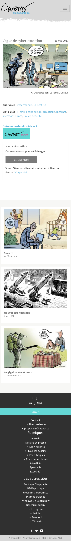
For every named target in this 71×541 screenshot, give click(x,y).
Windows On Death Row (35, 500)
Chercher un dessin (37, 459)
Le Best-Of (40, 105)
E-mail (21, 111)
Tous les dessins (37, 450)
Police (27, 116)
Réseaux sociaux (35, 505)
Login (35, 411)
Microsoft (8, 116)
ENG (39, 403)
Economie (32, 111)
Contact (35, 420)
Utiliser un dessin (36, 424)
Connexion (21, 160)
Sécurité (37, 116)
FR (30, 403)
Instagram (37, 509)
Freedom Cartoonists (35, 492)
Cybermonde (24, 105)
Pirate (18, 116)
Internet (61, 111)
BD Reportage (35, 488)
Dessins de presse (35, 442)
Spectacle (35, 467)
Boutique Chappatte (36, 484)
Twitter (37, 513)
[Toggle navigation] (65, 8)
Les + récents (37, 446)
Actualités (35, 463)
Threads (37, 521)
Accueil (35, 438)
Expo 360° (35, 471)
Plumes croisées (35, 496)
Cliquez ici (21, 172)
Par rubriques (37, 455)
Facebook (37, 517)
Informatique (47, 111)
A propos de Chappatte (35, 428)
